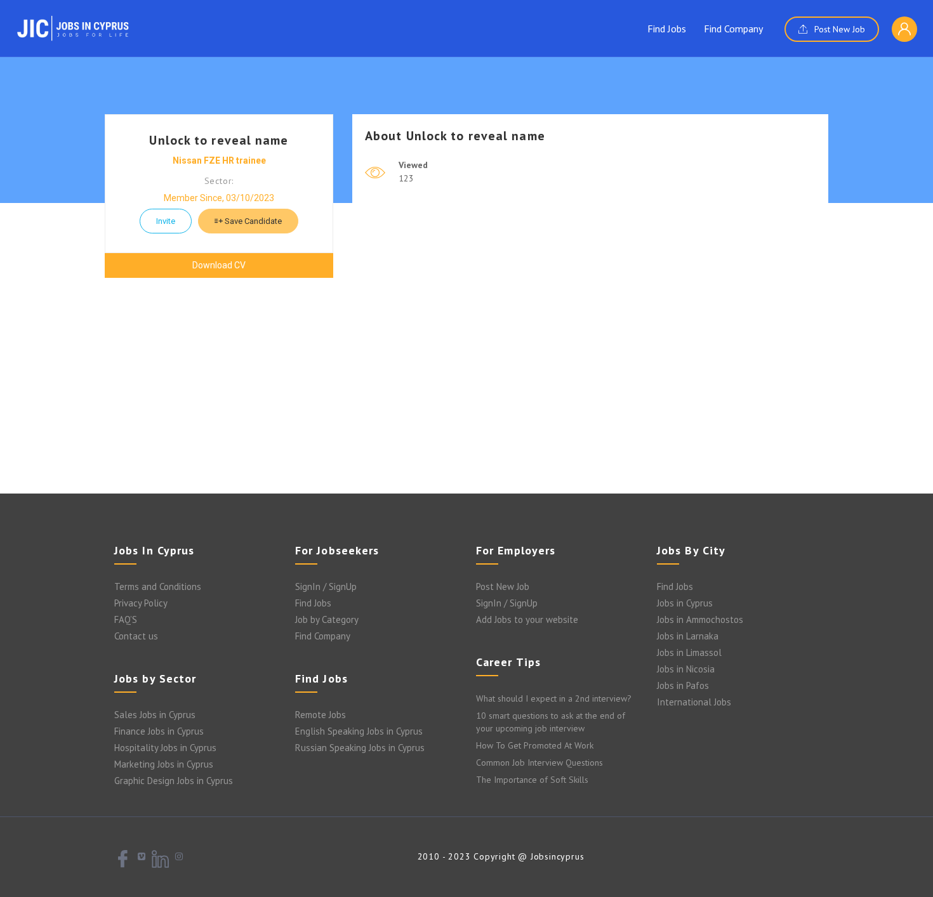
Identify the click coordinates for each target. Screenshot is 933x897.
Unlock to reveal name (218, 140)
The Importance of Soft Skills (532, 779)
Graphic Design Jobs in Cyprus (173, 781)
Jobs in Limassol (689, 652)
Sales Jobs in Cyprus (154, 715)
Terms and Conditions (157, 586)
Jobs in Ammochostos (700, 619)
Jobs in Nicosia (686, 669)
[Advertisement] (466, 392)
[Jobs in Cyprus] (73, 28)
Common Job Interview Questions (539, 762)
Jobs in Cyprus (685, 603)
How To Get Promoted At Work (534, 745)
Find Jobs (666, 28)
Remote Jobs (320, 715)
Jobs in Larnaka (687, 636)
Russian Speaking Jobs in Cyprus (360, 748)
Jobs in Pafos (683, 685)
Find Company (733, 28)
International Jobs (694, 702)
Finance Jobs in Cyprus (159, 731)
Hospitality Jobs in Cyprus (165, 748)
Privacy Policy (141, 603)
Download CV (219, 265)
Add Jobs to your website (527, 619)
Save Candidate (252, 221)
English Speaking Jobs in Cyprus (359, 731)
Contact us (136, 636)
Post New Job (838, 29)
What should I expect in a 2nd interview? (554, 698)
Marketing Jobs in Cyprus (163, 764)
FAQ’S (125, 619)
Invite (165, 221)
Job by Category (327, 619)
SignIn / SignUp (326, 586)
